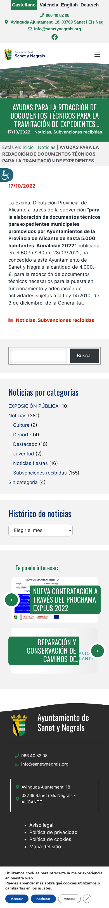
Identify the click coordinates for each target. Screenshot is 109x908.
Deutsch (89, 5)
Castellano (23, 5)
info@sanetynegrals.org (57, 28)
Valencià (49, 5)
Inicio (28, 147)
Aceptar (17, 899)
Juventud (23, 454)
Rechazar (43, 899)
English (69, 5)
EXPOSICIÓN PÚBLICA (33, 406)
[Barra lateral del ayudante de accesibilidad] (6, 175)
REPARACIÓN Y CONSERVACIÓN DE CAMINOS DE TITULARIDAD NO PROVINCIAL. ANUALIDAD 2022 (44, 650)
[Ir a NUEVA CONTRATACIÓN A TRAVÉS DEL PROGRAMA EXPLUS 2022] (11, 599)
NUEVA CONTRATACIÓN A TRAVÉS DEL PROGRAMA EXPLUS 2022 (65, 599)
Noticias (42, 132)
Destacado (25, 444)
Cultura (21, 425)
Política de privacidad (53, 832)
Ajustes (69, 899)
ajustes (44, 888)
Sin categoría (23, 482)
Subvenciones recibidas (77, 132)
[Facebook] (54, 38)
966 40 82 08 (57, 15)
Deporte (22, 434)
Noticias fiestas (30, 463)
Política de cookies (50, 839)
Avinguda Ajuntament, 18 (46, 787)
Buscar (84, 355)
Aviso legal (41, 825)
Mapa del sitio (45, 846)
